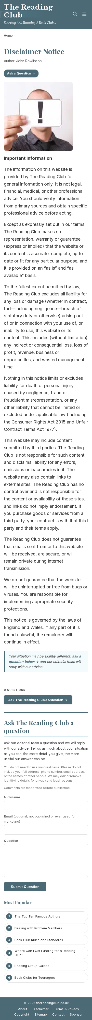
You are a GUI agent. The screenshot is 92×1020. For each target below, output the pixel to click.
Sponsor (76, 1014)
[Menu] (84, 15)
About (22, 1009)
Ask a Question (19, 73)
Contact (58, 1014)
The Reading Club (28, 11)
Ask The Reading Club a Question (35, 700)
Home (8, 35)
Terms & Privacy (66, 1009)
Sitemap (41, 1014)
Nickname (12, 797)
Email (40, 818)
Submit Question (25, 887)
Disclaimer (41, 1009)
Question (11, 841)
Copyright (21, 1014)
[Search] (74, 14)
